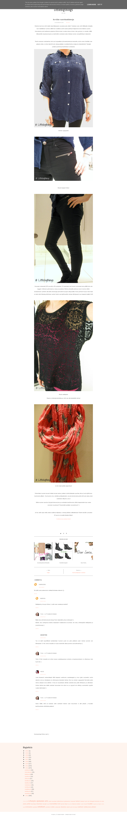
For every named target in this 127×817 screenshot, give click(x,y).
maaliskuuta (28, 789)
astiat (50, 801)
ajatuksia (40, 800)
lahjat (66, 804)
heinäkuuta (28, 781)
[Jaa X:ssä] (60, 533)
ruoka (52, 807)
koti (59, 803)
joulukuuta (28, 770)
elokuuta (27, 778)
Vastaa (35, 593)
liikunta (74, 804)
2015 (27, 764)
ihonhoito (97, 801)
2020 (27, 753)
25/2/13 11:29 (42, 601)
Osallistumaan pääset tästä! (63, 519)
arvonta (68, 22)
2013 (27, 768)
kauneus (39, 803)
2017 (27, 759)
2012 (27, 795)
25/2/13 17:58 (43, 656)
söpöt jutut (70, 807)
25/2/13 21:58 (43, 700)
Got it (100, 4)
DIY (27, 801)
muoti (85, 804)
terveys (75, 807)
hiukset (82, 801)
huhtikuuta (28, 787)
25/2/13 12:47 (43, 616)
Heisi (42, 671)
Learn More (91, 4)
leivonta (70, 804)
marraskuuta (28, 772)
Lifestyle (32, 800)
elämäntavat (60, 801)
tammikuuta (28, 793)
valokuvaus (87, 807)
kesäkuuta (28, 783)
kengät (45, 804)
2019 (27, 755)
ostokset (41, 806)
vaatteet (80, 807)
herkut (78, 801)
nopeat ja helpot (97, 804)
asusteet (54, 801)
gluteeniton (67, 801)
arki (46, 800)
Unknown (42, 584)
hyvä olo (87, 801)
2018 (27, 757)
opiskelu (35, 807)
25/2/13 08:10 (41, 587)
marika (42, 598)
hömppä (92, 801)
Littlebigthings (63, 10)
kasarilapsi (33, 804)
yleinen (93, 807)
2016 (27, 761)
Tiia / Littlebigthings (48, 614)
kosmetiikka (53, 803)
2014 (27, 766)
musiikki (89, 803)
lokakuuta (27, 774)
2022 (27, 751)
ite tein (102, 801)
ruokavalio (57, 807)
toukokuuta (28, 785)
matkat (78, 804)
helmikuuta (28, 791)
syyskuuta (28, 776)
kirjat (48, 804)
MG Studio (72, 814)
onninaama (28, 807)
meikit (82, 804)
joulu (24, 803)
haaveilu (73, 801)
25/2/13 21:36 (43, 674)
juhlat (28, 803)
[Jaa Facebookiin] (63, 533)
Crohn (24, 801)
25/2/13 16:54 (43, 637)
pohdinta (47, 807)
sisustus (63, 807)
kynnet (62, 804)
